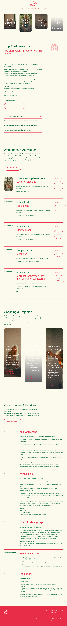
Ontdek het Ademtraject (10, 372)
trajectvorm (15, 100)
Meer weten (59, 279)
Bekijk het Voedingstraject (32, 377)
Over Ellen (38, 8)
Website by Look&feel (56, 620)
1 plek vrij (58, 186)
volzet (59, 256)
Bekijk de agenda (12, 167)
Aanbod (22, 8)
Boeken (57, 178)
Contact (45, 8)
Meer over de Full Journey (53, 384)
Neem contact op (12, 421)
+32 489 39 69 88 (39, 615)
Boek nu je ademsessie (14, 106)
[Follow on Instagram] (36, 618)
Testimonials (30, 8)
